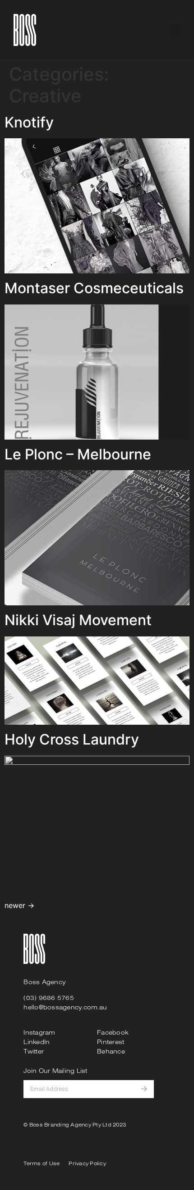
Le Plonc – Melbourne (78, 454)
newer (19, 905)
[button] (174, 30)
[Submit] (147, 1089)
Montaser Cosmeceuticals (94, 288)
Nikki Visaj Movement (78, 620)
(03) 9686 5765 (48, 998)
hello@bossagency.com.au (65, 1007)
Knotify (29, 122)
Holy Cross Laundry (72, 739)
